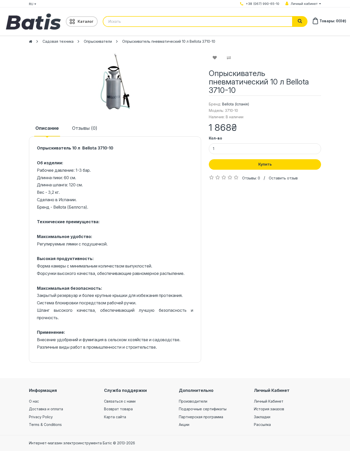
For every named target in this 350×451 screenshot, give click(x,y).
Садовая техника (58, 41)
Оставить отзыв (283, 178)
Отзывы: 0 (251, 178)
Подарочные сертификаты (203, 409)
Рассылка (262, 424)
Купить (265, 164)
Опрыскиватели (98, 41)
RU (31, 4)
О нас (34, 401)
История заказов (269, 409)
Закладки (262, 417)
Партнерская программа (201, 417)
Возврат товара (118, 409)
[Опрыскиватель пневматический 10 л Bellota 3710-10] (115, 82)
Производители (193, 401)
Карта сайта (115, 417)
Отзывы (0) (84, 128)
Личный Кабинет (268, 401)
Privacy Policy (41, 417)
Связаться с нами (120, 401)
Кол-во (215, 138)
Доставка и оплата (46, 409)
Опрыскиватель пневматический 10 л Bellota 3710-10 (168, 41)
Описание (47, 128)
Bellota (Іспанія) (235, 104)
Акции (184, 424)
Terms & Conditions (45, 424)
